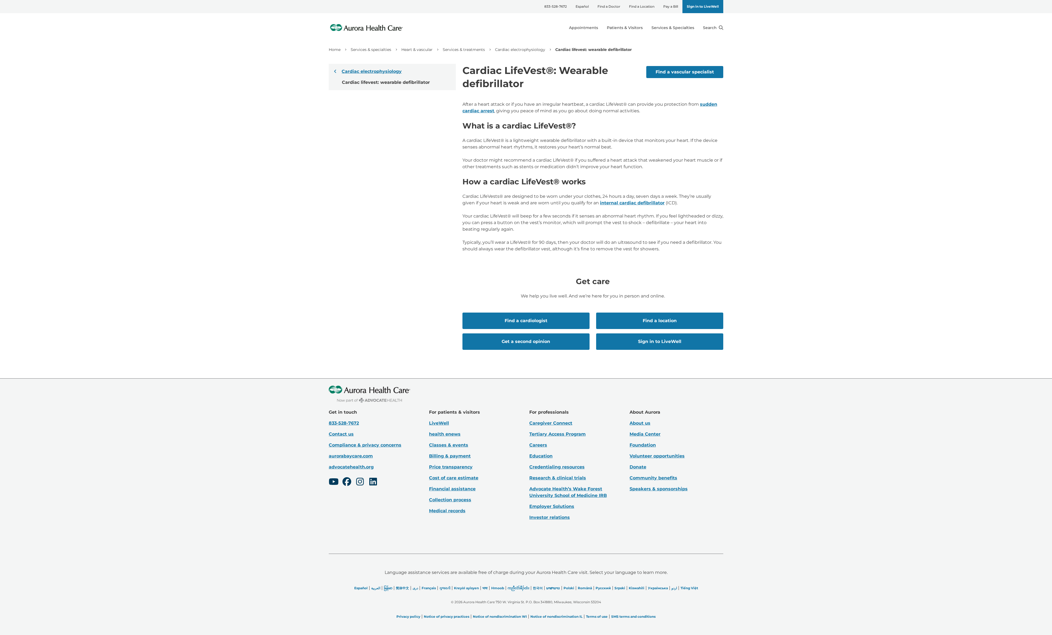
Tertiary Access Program (557, 434)
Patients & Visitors (625, 27)
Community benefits (653, 477)
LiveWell (439, 423)
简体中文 (402, 588)
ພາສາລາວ (553, 588)
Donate (638, 467)
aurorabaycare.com (351, 456)
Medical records (447, 510)
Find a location (660, 320)
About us (640, 423)
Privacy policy (408, 616)
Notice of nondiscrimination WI (500, 616)
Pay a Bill (670, 6)
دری (415, 588)
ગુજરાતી (444, 588)
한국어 (538, 588)
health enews (445, 434)
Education (541, 456)
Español (582, 6)
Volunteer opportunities (657, 456)
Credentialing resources (557, 467)
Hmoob (497, 588)
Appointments (583, 27)
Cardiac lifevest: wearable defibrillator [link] (593, 49)
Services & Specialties (672, 27)
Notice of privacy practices (446, 616)
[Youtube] (333, 482)
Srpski (619, 588)
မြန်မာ (388, 588)
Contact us (341, 434)
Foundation (643, 445)
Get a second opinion (526, 341)
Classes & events (448, 445)
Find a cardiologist (526, 320)
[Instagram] (360, 482)
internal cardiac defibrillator (632, 202)
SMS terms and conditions (633, 616)
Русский (603, 588)
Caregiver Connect (550, 423)
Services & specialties (371, 49)
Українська (658, 588)
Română (585, 588)
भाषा (485, 588)
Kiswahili (636, 588)
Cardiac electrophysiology (520, 49)
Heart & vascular (417, 49)
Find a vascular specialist (685, 72)
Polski (569, 588)
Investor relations (549, 517)
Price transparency (451, 467)
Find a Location (641, 6)
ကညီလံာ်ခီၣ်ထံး (518, 588)
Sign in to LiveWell (703, 6)
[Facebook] (346, 482)
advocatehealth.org (351, 467)
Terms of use (597, 616)
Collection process (450, 499)
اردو (674, 588)
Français (429, 588)
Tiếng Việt (689, 588)
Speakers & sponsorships (659, 488)
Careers (538, 445)
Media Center (645, 434)
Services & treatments (464, 49)
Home (335, 49)
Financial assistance (452, 488)
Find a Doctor (609, 6)
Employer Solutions (551, 506)
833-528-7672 (555, 6)
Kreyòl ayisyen (466, 588)
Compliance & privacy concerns (365, 445)
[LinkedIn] (373, 482)
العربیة (375, 588)
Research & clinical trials (557, 477)
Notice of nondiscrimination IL (556, 616)
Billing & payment (450, 456)
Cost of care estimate (453, 477)
